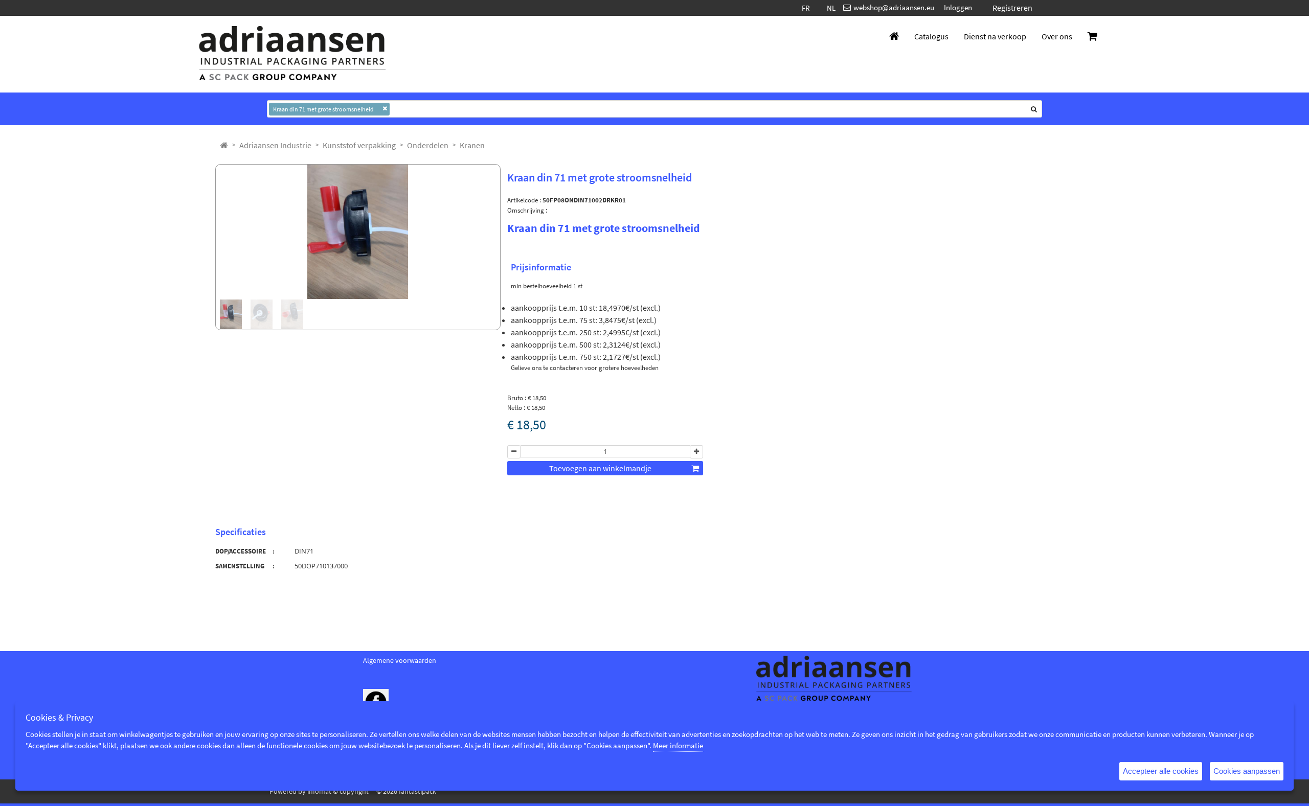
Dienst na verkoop (995, 36)
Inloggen (958, 7)
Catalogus (931, 36)
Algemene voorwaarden (399, 660)
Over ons (1057, 36)
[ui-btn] (514, 451)
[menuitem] (275, 145)
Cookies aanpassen (1246, 771)
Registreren (1012, 8)
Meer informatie (678, 745)
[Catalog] (224, 145)
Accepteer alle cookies (1161, 771)
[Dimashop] (292, 54)
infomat (319, 791)
